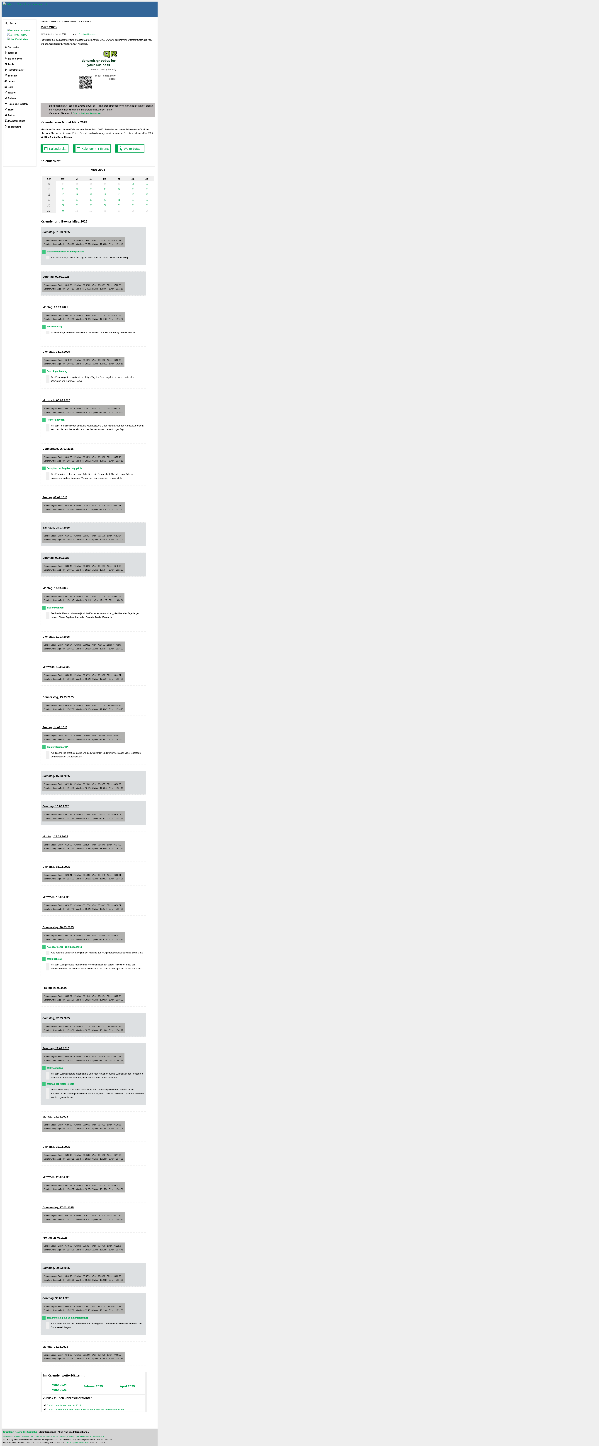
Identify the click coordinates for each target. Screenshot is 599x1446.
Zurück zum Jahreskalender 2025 (63, 1405)
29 (133, 205)
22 (133, 200)
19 (91, 200)
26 (91, 205)
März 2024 (59, 1384)
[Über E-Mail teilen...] (19, 39)
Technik (12, 75)
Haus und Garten (17, 104)
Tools (10, 64)
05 (91, 189)
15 (133, 194)
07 (119, 189)
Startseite (13, 47)
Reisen (11, 98)
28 (119, 205)
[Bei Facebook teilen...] (20, 30)
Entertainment (15, 70)
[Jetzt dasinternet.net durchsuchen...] (17, 23)
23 (147, 200)
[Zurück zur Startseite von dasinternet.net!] (56, 9)
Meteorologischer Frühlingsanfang (65, 251)
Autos (11, 115)
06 (105, 189)
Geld (10, 87)
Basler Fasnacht (55, 607)
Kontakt (17, 1436)
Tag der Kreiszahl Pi (57, 747)
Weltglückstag (54, 959)
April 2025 (127, 1386)
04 (77, 189)
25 (77, 205)
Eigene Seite (14, 58)
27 (105, 205)
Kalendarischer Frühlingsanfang (64, 947)
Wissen (11, 92)
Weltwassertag (55, 1068)
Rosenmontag (54, 326)
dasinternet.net (16, 121)
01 (133, 183)
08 (133, 189)
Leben (11, 81)
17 (63, 200)
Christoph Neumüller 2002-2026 (20, 1432)
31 (63, 210)
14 (119, 194)
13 (105, 194)
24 (63, 205)
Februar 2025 (93, 1386)
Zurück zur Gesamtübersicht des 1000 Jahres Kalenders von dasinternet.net (85, 1409)
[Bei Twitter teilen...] (18, 35)
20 (105, 200)
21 (119, 200)
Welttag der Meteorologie (60, 1083)
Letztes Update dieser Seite (77, 1442)
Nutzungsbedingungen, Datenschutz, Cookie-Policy (82, 1436)
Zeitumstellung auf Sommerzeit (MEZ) (67, 1317)
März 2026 (59, 1389)
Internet (12, 53)
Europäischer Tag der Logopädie (64, 468)
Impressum (14, 126)
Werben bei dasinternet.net (47, 1436)
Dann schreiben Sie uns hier (87, 113)
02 (147, 183)
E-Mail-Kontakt (28, 1436)
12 (91, 194)
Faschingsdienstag (57, 371)
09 (147, 189)
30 (147, 205)
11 (77, 194)
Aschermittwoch (56, 419)
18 (77, 200)
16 (147, 194)
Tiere (10, 109)
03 (63, 189)
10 (63, 194)
